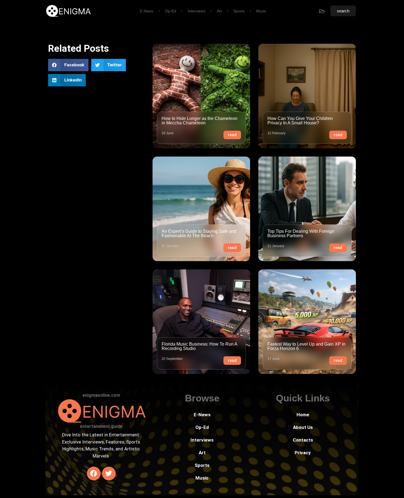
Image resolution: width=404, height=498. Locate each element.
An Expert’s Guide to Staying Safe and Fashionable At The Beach (199, 233)
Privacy (303, 452)
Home (303, 414)
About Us (303, 427)
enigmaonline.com (101, 395)
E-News (146, 11)
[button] (68, 65)
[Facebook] (94, 473)
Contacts (303, 440)
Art (219, 11)
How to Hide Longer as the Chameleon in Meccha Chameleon (199, 120)
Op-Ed (170, 11)
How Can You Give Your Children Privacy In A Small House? (300, 120)
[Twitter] (109, 473)
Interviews (196, 11)
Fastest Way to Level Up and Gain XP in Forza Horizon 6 (306, 346)
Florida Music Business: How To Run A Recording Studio (199, 346)
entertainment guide (101, 426)
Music (261, 11)
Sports (239, 11)
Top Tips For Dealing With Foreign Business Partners (300, 233)
